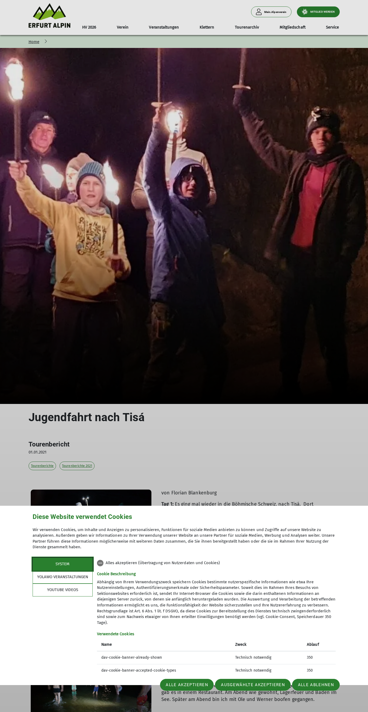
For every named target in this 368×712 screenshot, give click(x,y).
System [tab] (62, 563)
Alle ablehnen (316, 684)
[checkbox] (216, 563)
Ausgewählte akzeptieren (253, 684)
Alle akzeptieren (187, 684)
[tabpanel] (216, 617)
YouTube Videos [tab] (62, 589)
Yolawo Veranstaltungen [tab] (62, 576)
